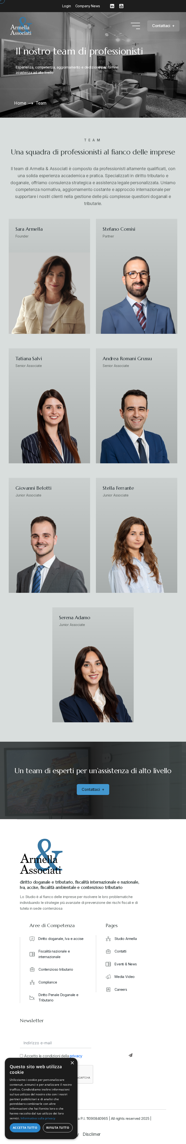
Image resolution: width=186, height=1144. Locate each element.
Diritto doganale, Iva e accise (61, 939)
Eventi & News (126, 964)
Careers (121, 989)
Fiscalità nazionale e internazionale (54, 954)
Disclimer (92, 1134)
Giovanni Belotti (34, 488)
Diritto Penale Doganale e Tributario (58, 997)
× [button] (72, 1063)
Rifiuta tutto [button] (57, 1128)
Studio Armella (126, 939)
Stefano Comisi (119, 229)
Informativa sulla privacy (38, 1118)
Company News (87, 6)
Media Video (125, 977)
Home (20, 103)
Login (66, 6)
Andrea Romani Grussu (127, 359)
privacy (76, 1055)
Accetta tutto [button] (25, 1128)
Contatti (120, 951)
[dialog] (41, 1098)
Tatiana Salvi (29, 359)
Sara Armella (29, 229)
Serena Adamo (74, 618)
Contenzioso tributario (56, 969)
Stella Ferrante (118, 488)
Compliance (48, 982)
